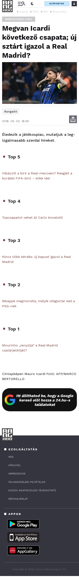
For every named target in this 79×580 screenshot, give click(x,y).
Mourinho (60, 11)
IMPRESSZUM (16, 473)
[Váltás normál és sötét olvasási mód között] (32, 3)
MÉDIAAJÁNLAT (18, 498)
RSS (10, 456)
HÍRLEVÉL (14, 465)
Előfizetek (57, 3)
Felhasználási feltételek (27, 482)
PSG (36, 11)
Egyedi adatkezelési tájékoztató (32, 490)
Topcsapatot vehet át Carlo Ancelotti (32, 217)
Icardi (23, 11)
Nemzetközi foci (18, 19)
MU (45, 11)
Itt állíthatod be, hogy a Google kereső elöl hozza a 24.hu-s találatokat (44, 400)
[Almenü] (21, 3)
